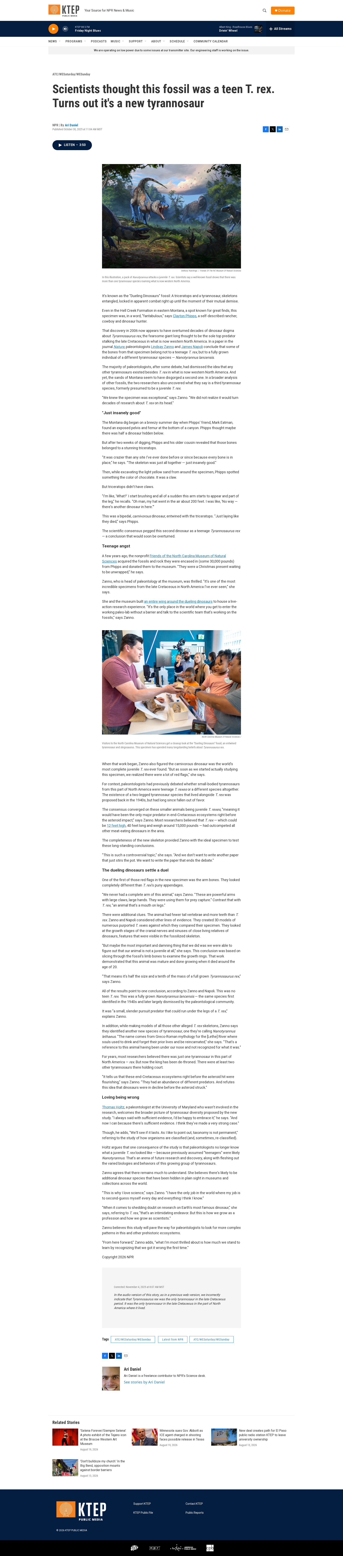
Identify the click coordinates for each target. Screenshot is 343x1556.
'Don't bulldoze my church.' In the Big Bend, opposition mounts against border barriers (102, 1465)
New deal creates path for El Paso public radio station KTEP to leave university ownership (262, 1435)
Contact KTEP (194, 1503)
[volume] (65, 28)
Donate (284, 10)
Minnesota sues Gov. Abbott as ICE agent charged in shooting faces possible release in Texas (182, 1435)
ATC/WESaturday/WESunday (71, 74)
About (156, 41)
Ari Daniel (71, 125)
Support (136, 41)
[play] (53, 29)
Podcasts (99, 41)
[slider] (71, 29)
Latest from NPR (172, 1339)
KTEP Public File (143, 1512)
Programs (74, 41)
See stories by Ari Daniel (144, 1382)
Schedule (177, 41)
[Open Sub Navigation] (60, 41)
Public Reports (195, 1512)
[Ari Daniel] (111, 1379)
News (52, 41)
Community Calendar (211, 41)
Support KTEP (142, 1503)
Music (115, 41)
